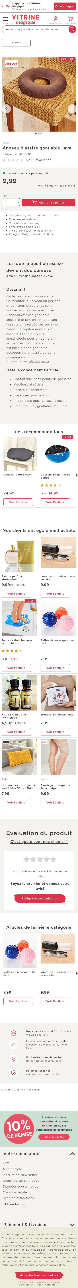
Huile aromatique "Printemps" (14, 716)
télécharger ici (39, 361)
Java (6, 142)
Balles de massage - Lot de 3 (57, 642)
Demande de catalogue (21, 1181)
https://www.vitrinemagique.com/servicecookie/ (33, 1264)
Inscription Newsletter (20, 1175)
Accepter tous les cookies (39, 1275)
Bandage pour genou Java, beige (55, 787)
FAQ (6, 1163)
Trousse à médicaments (57, 714)
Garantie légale (15, 1192)
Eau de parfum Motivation (12, 578)
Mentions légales (26, 1282)
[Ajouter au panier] (48, 196)
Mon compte (12, 1169)
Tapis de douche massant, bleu (17, 642)
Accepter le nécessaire (48, 1282)
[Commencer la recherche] (72, 29)
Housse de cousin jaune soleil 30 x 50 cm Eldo (18, 787)
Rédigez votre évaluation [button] (40, 898)
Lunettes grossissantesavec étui (58, 578)
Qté (5, 196)
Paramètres (23, 1285)
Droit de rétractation (19, 1198)
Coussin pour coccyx (17, 474)
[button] (39, 1154)
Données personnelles (20, 1186)
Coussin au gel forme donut (56, 476)
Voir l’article (18, 502)
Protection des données (43, 1285)
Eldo (5, 779)
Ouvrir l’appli (65, 6)
